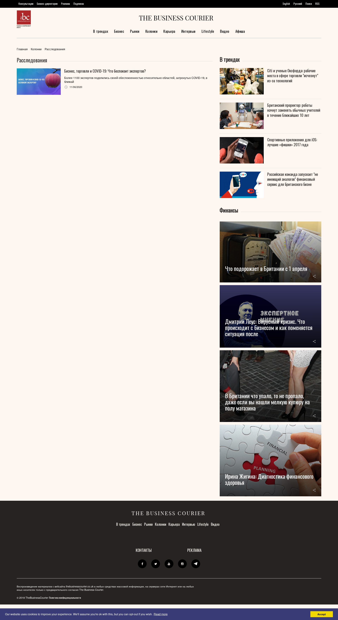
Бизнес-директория (47, 3)
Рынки (134, 31)
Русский (297, 3)
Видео (224, 31)
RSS (317, 3)
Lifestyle (208, 31)
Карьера (169, 31)
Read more (161, 614)
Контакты (144, 550)
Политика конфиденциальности (65, 597)
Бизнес (119, 31)
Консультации (25, 3)
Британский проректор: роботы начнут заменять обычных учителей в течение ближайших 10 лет (293, 110)
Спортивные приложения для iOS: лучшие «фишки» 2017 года (292, 142)
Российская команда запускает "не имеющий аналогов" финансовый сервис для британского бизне (292, 179)
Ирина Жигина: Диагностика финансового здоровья (269, 479)
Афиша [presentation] (240, 31)
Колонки (151, 31)
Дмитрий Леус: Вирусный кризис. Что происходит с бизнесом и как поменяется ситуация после (268, 327)
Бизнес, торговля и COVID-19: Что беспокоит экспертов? (105, 70)
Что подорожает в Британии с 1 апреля (266, 268)
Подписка (78, 3)
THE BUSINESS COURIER (176, 17)
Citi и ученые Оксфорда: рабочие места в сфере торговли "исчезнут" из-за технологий (292, 75)
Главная (22, 49)
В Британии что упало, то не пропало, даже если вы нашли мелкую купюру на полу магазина (267, 401)
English (286, 3)
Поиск (308, 3)
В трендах (100, 31)
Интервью (188, 31)
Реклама (65, 3)
